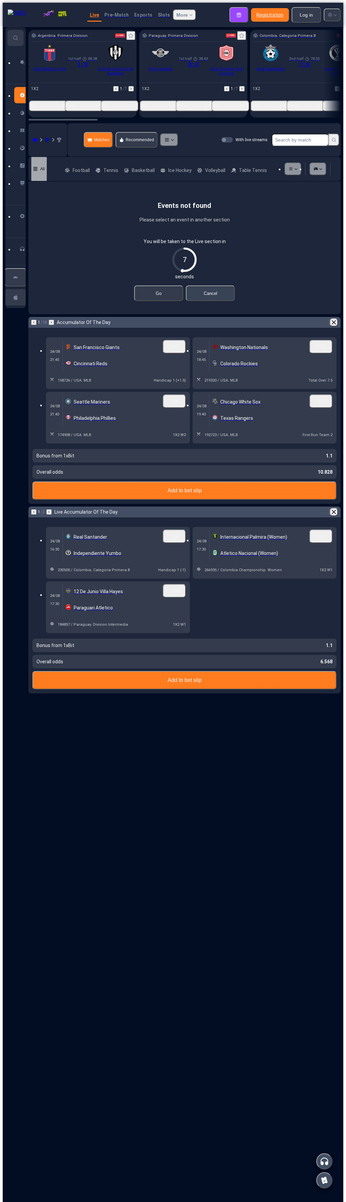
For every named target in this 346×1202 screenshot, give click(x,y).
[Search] (333, 140)
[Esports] (318, 169)
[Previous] (116, 88)
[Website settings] (332, 14)
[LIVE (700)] (35, 140)
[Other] (169, 139)
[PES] (47, 140)
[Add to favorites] (130, 35)
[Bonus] (238, 15)
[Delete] (334, 322)
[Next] (131, 88)
